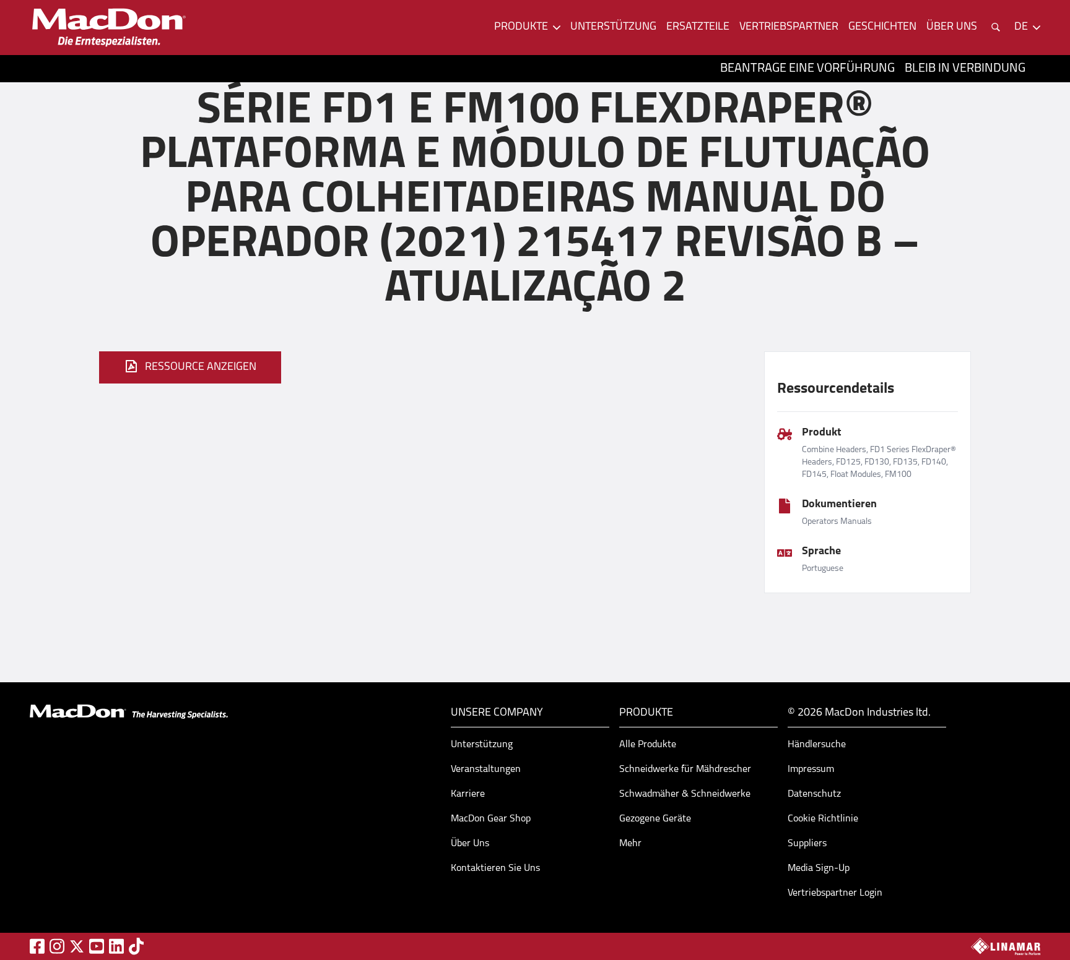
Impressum (811, 769)
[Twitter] (76, 946)
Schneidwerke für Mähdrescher (685, 769)
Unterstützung (613, 27)
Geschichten (882, 27)
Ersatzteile (697, 27)
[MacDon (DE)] (109, 27)
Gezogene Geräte (655, 819)
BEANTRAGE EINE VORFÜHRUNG (807, 68)
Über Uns (470, 844)
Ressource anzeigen (200, 367)
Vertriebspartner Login (835, 893)
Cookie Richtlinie (823, 819)
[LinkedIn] (116, 946)
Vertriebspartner (788, 27)
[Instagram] (57, 946)
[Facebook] (37, 946)
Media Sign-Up (819, 868)
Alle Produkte (647, 745)
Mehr (630, 844)
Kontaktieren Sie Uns (495, 868)
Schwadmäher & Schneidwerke (684, 794)
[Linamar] (1005, 946)
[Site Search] (995, 27)
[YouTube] (96, 946)
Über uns (951, 27)
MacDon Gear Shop (491, 819)
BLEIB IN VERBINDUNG (965, 68)
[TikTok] (136, 946)
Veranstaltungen (486, 769)
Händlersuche (817, 745)
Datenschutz (814, 794)
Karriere (468, 794)
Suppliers (807, 844)
